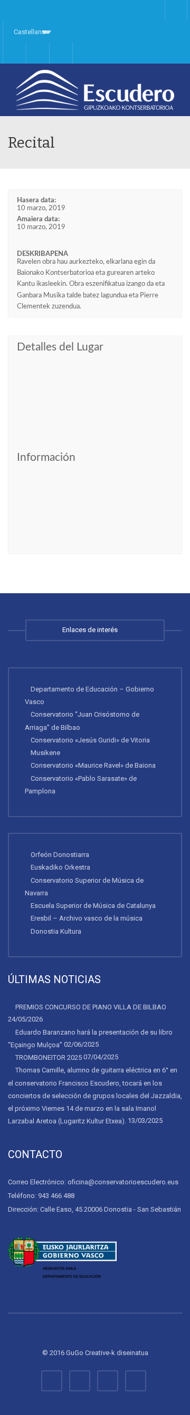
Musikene (45, 753)
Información (46, 457)
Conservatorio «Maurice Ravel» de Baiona (93, 765)
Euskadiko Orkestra (60, 867)
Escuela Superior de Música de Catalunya (93, 906)
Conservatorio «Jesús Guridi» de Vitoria (90, 740)
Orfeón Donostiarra (60, 855)
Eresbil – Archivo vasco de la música (86, 918)
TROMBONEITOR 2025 (48, 1057)
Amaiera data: (38, 219)
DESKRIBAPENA (42, 254)
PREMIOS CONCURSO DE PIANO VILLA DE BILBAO (90, 1007)
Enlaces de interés (91, 630)
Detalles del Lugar (60, 347)
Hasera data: (36, 200)
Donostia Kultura (56, 931)
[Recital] (95, 90)
